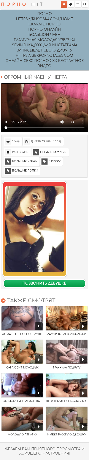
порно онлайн (44, 30)
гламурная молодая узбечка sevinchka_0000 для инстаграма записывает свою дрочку (44, 45)
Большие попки (25, 170)
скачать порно (45, 24)
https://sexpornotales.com (44, 56)
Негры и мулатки (53, 152)
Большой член (44, 35)
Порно (44, 14)
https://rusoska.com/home (44, 19)
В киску (54, 161)
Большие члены (24, 161)
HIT (23, 4)
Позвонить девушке (44, 283)
